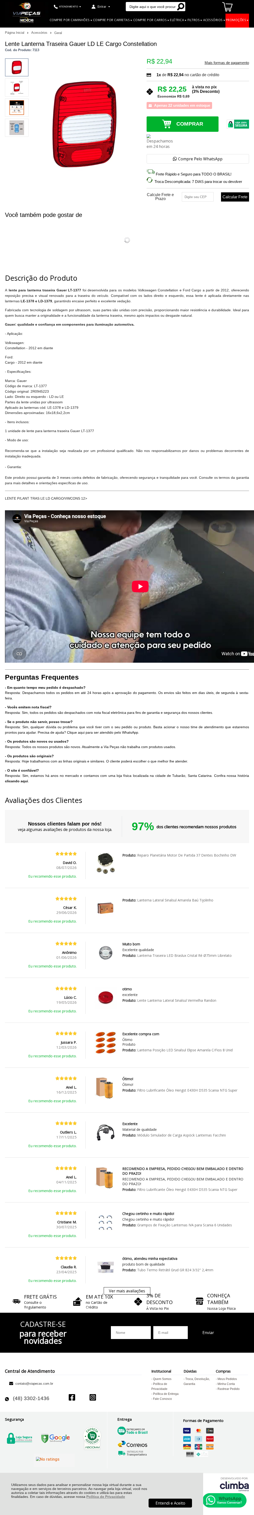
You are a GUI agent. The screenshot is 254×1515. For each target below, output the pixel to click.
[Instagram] (93, 1398)
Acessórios (39, 32)
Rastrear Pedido (229, 1389)
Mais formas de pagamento (227, 63)
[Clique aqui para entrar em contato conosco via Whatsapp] (224, 1500)
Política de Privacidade (105, 1497)
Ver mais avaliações (127, 1291)
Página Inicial (15, 32)
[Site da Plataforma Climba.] (234, 1484)
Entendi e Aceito (170, 1503)
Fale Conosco (162, 1399)
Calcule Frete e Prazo (160, 197)
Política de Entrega (166, 1394)
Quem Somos (162, 1379)
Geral (58, 33)
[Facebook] (72, 1398)
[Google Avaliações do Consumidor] (54, 1460)
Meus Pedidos (227, 1379)
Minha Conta (226, 1384)
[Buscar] (180, 6)
